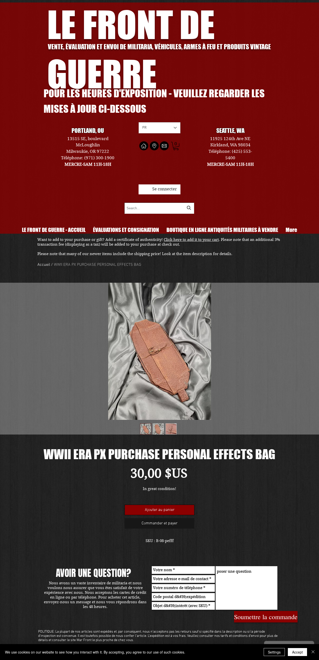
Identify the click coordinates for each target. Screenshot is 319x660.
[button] (176, 146)
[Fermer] (313, 652)
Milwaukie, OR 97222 (87, 151)
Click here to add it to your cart (191, 239)
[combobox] (159, 208)
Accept (297, 652)
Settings (274, 652)
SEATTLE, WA (230, 130)
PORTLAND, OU (88, 130)
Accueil (43, 264)
